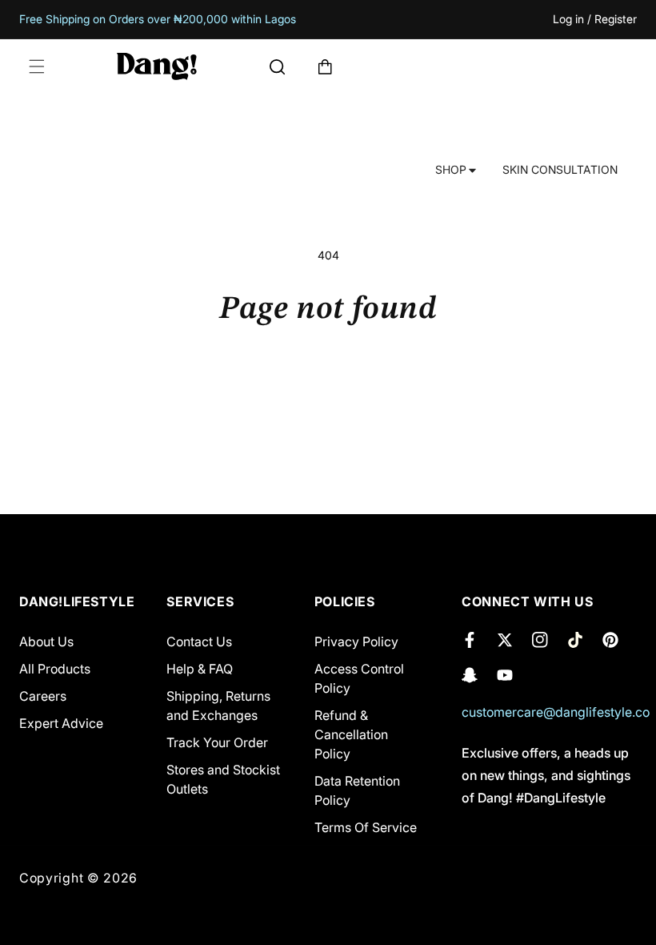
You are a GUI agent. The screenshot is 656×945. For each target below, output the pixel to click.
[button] (36, 66)
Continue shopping (328, 382)
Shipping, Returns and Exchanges (218, 705)
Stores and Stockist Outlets (223, 779)
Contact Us (199, 641)
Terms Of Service (365, 827)
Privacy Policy (356, 641)
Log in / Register (595, 19)
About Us (46, 641)
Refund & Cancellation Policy (351, 734)
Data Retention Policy (357, 790)
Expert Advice (61, 723)
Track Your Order (217, 742)
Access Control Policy (359, 678)
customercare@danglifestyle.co (556, 712)
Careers (42, 696)
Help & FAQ (199, 669)
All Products (54, 669)
